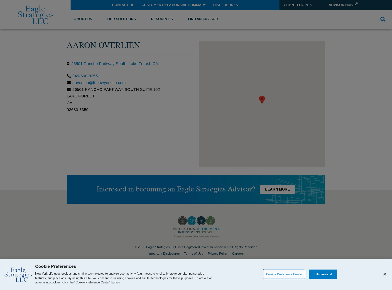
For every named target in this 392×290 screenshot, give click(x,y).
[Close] (385, 274)
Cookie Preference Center (284, 274)
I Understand (323, 274)
